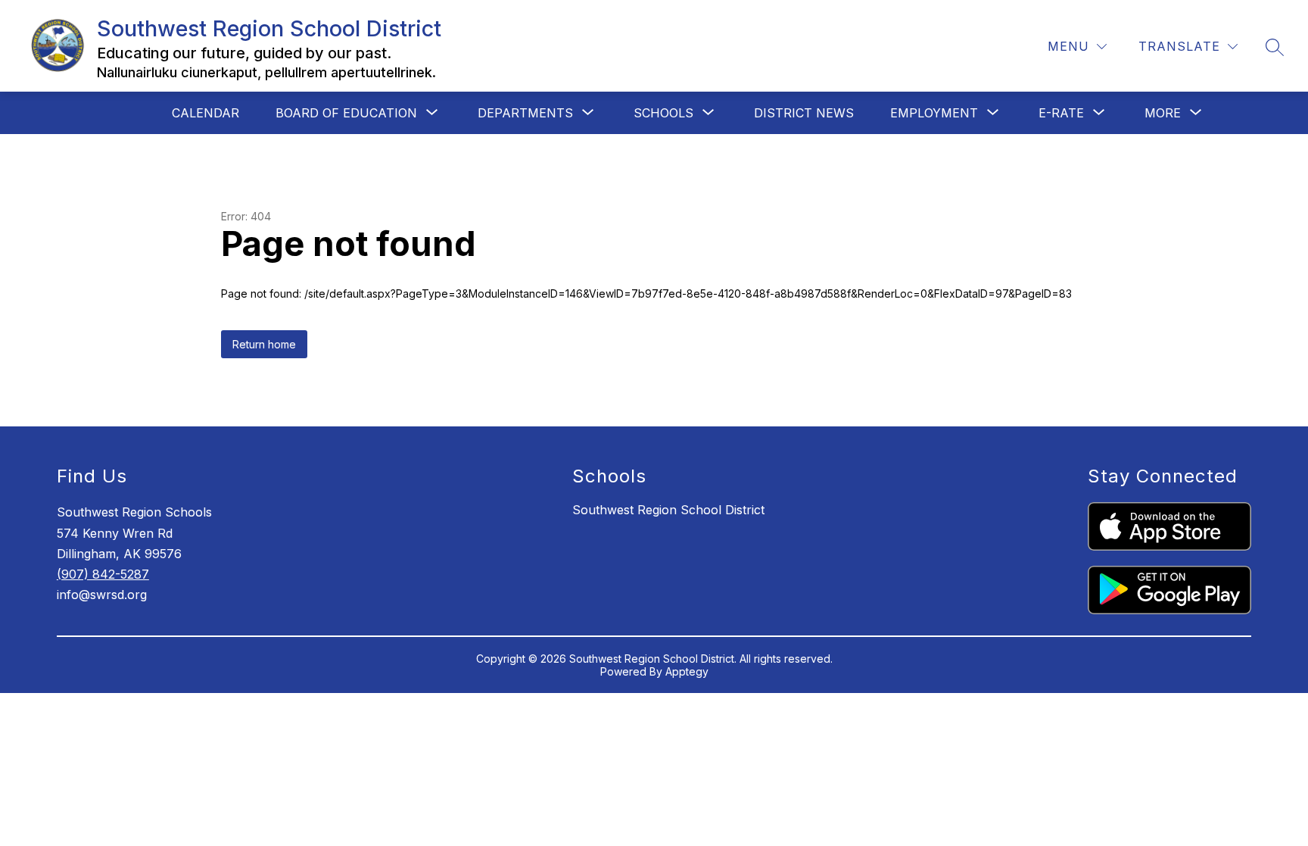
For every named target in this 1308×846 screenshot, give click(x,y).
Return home (264, 344)
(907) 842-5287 (103, 574)
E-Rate (1061, 112)
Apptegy (686, 671)
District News (804, 112)
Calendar (205, 112)
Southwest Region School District (668, 509)
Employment (934, 112)
